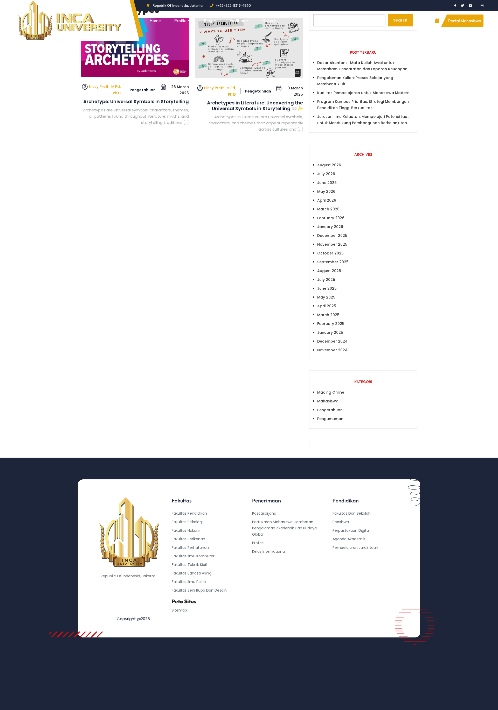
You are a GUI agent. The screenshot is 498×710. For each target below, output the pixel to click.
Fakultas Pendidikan (189, 513)
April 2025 (326, 306)
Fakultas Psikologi (187, 521)
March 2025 (328, 314)
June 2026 (327, 182)
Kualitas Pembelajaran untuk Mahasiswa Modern (363, 92)
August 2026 (329, 165)
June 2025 (327, 288)
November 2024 (332, 350)
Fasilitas (237, 20)
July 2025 (326, 279)
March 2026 (328, 209)
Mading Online (330, 392)
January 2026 (330, 226)
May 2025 (326, 297)
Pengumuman (330, 418)
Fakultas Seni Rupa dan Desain (199, 590)
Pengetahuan (143, 90)
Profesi (258, 542)
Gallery (269, 20)
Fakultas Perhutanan (190, 547)
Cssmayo (341, 564)
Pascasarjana (264, 513)
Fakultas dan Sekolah (352, 513)
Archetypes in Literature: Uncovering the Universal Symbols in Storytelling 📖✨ (255, 105)
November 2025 (332, 244)
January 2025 (330, 332)
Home (155, 20)
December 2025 (332, 235)
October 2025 (330, 253)
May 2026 (326, 191)
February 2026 (330, 218)
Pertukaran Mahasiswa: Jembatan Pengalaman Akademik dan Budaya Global (284, 528)
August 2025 (329, 270)
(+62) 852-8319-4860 (233, 5)
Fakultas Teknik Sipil (189, 564)
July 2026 (326, 173)
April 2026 (326, 200)
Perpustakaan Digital (351, 530)
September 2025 (333, 262)
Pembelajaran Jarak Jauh (355, 547)
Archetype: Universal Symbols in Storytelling (136, 101)
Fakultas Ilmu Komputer (193, 556)
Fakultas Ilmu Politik (189, 581)
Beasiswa (341, 521)
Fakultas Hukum (186, 530)
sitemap (179, 610)
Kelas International (269, 551)
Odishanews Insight (350, 556)
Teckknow (342, 573)
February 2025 (330, 323)
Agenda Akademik (349, 539)
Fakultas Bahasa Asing (191, 573)
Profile (180, 20)
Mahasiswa (327, 401)
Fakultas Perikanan (188, 539)
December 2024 (332, 341)
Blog (208, 20)
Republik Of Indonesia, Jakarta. (178, 5)
